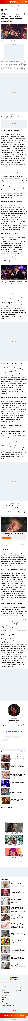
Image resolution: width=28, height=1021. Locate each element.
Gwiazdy (12, 5)
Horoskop (5, 739)
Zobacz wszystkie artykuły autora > (14, 731)
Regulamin (22, 1015)
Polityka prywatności (8, 1015)
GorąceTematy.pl (4, 5)
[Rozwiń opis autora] (14, 729)
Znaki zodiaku (16, 737)
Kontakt (16, 1015)
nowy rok (8, 737)
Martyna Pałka (7, 9)
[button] (27, 1017)
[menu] (26, 2)
